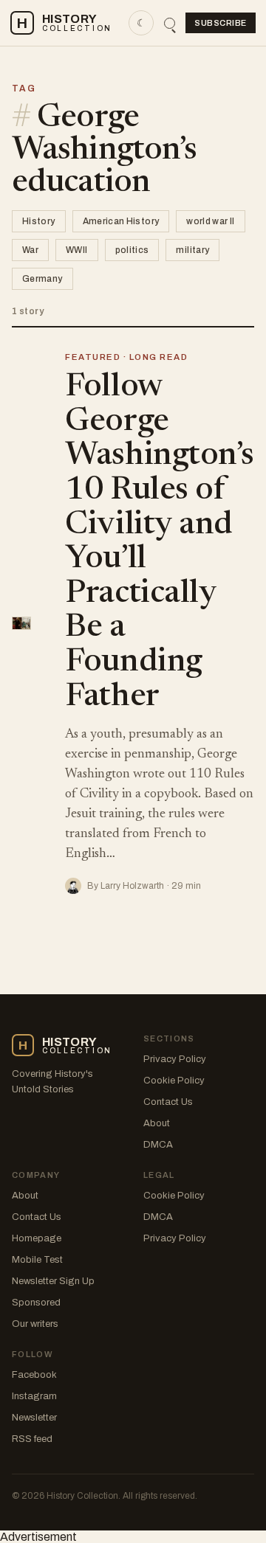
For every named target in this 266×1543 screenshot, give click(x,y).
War (30, 250)
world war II (210, 221)
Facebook (34, 1375)
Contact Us (168, 1102)
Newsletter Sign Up (53, 1281)
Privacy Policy (174, 1059)
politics (132, 250)
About (156, 1123)
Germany (42, 279)
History (38, 221)
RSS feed (32, 1439)
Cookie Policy (174, 1080)
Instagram (34, 1396)
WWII (76, 250)
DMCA (158, 1145)
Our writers (35, 1324)
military (192, 250)
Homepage (36, 1238)
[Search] (169, 23)
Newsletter (34, 1417)
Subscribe (220, 22)
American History (121, 221)
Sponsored (36, 1302)
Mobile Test (37, 1260)
